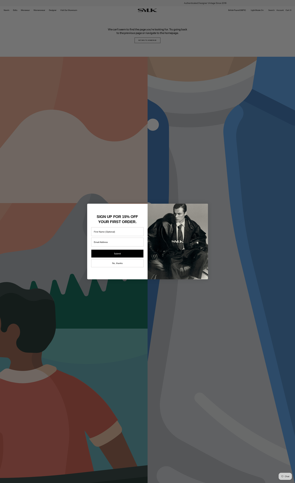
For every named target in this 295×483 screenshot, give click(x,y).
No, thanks (117, 263)
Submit (117, 253)
